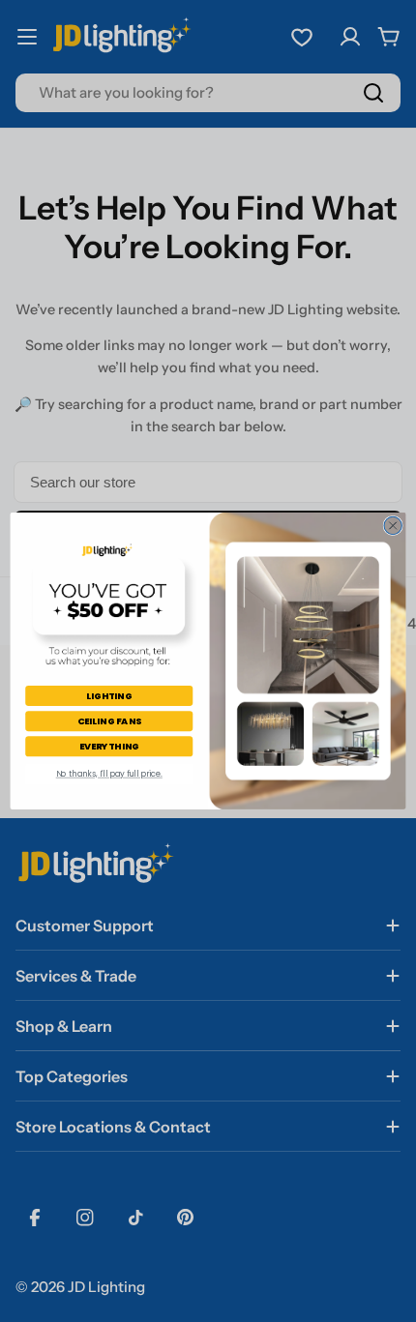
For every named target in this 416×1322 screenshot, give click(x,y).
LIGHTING (109, 695)
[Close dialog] (392, 525)
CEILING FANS (109, 721)
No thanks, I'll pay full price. (109, 773)
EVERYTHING (109, 746)
